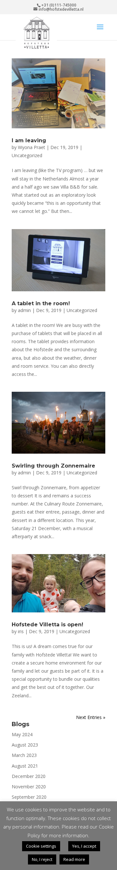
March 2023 (24, 755)
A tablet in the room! (41, 303)
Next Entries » (90, 717)
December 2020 (29, 776)
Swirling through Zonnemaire (53, 466)
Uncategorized (27, 155)
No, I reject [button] (42, 859)
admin (24, 310)
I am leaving (29, 140)
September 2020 (29, 797)
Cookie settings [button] (41, 846)
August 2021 (25, 766)
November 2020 (29, 786)
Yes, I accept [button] (84, 846)
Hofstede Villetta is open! (47, 624)
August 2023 (25, 745)
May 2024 (22, 734)
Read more (74, 859)
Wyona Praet (31, 147)
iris (21, 631)
